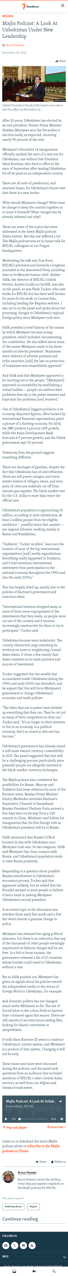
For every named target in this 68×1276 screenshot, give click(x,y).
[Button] (60, 61)
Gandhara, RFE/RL (22, 1106)
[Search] (54, 1271)
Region (7, 16)
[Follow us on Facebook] (5, 1245)
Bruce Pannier (15, 45)
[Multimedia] (34, 1271)
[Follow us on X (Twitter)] (14, 1245)
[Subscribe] (23, 1245)
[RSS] (32, 1245)
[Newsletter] (14, 1271)
